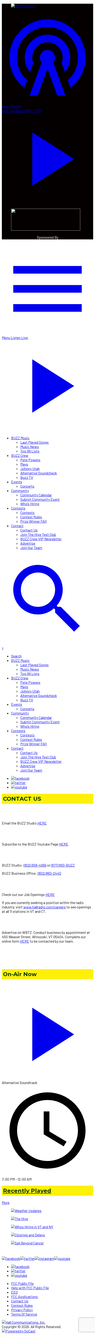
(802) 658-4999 (35, 865)
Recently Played (27, 1190)
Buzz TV (26, 477)
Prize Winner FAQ (33, 521)
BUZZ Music (20, 438)
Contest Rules (31, 517)
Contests (18, 508)
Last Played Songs (34, 442)
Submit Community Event (40, 499)
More (5, 1202)
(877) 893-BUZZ (63, 865)
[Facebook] (20, 778)
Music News (29, 446)
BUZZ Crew (19, 455)
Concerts (27, 486)
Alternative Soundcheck (38, 473)
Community (20, 490)
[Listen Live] (47, 1032)
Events (16, 482)
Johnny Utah (30, 468)
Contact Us (29, 530)
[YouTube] (19, 787)
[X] (18, 782)
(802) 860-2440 (49, 873)
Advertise (27, 543)
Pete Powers (30, 460)
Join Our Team (31, 547)
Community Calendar (36, 495)
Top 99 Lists (29, 451)
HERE (42, 823)
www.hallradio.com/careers (44, 907)
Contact (17, 525)
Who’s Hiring (29, 503)
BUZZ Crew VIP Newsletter (41, 539)
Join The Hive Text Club (38, 534)
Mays (24, 464)
